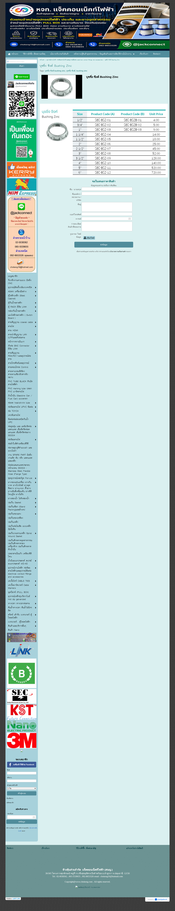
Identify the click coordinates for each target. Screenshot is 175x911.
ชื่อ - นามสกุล (75, 189)
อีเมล (8, 770)
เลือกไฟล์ (90, 238)
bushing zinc (81, 71)
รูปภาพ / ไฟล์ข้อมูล (75, 235)
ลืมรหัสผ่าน (10, 798)
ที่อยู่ (79, 204)
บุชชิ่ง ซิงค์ (70, 71)
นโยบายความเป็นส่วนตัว (117, 251)
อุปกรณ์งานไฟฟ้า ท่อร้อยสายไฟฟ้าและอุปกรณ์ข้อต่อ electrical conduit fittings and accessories (75, 60)
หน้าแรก (42, 60)
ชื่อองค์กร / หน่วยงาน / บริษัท (76, 197)
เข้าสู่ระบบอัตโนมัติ (12, 785)
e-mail (78, 219)
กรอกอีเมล (10, 814)
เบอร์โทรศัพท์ (75, 214)
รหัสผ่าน (9, 778)
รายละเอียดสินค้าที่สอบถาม (74, 225)
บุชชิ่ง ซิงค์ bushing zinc (55, 71)
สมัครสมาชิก (10, 803)
